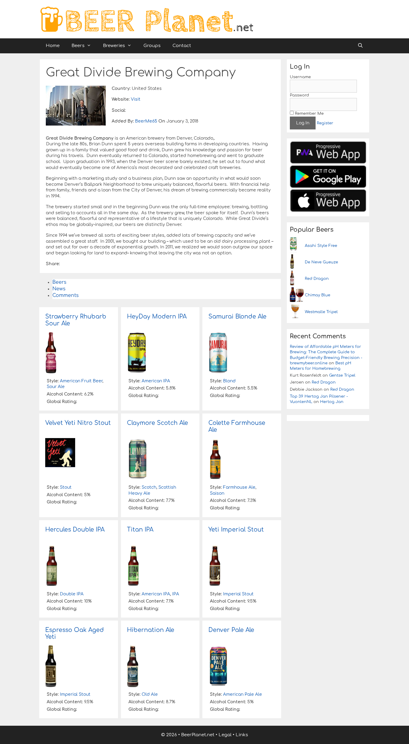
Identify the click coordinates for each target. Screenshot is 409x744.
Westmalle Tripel (321, 312)
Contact (181, 45)
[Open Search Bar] (360, 45)
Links (242, 734)
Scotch (149, 487)
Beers (78, 45)
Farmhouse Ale (239, 487)
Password (299, 95)
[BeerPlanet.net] (146, 19)
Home (53, 45)
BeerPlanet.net (197, 734)
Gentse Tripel (342, 375)
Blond (229, 381)
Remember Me (309, 113)
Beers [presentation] (59, 282)
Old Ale (150, 694)
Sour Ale (56, 386)
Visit (135, 99)
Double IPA (72, 594)
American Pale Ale (242, 694)
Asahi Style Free (321, 246)
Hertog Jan (331, 402)
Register (325, 123)
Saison (217, 493)
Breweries (114, 45)
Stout (66, 487)
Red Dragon (317, 279)
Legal (225, 734)
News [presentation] (59, 289)
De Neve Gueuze (321, 262)
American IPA (156, 381)
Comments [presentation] (65, 295)
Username (300, 77)
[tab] (166, 282)
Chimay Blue (317, 295)
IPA (175, 594)
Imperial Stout (238, 594)
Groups (151, 45)
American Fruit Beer (81, 381)
